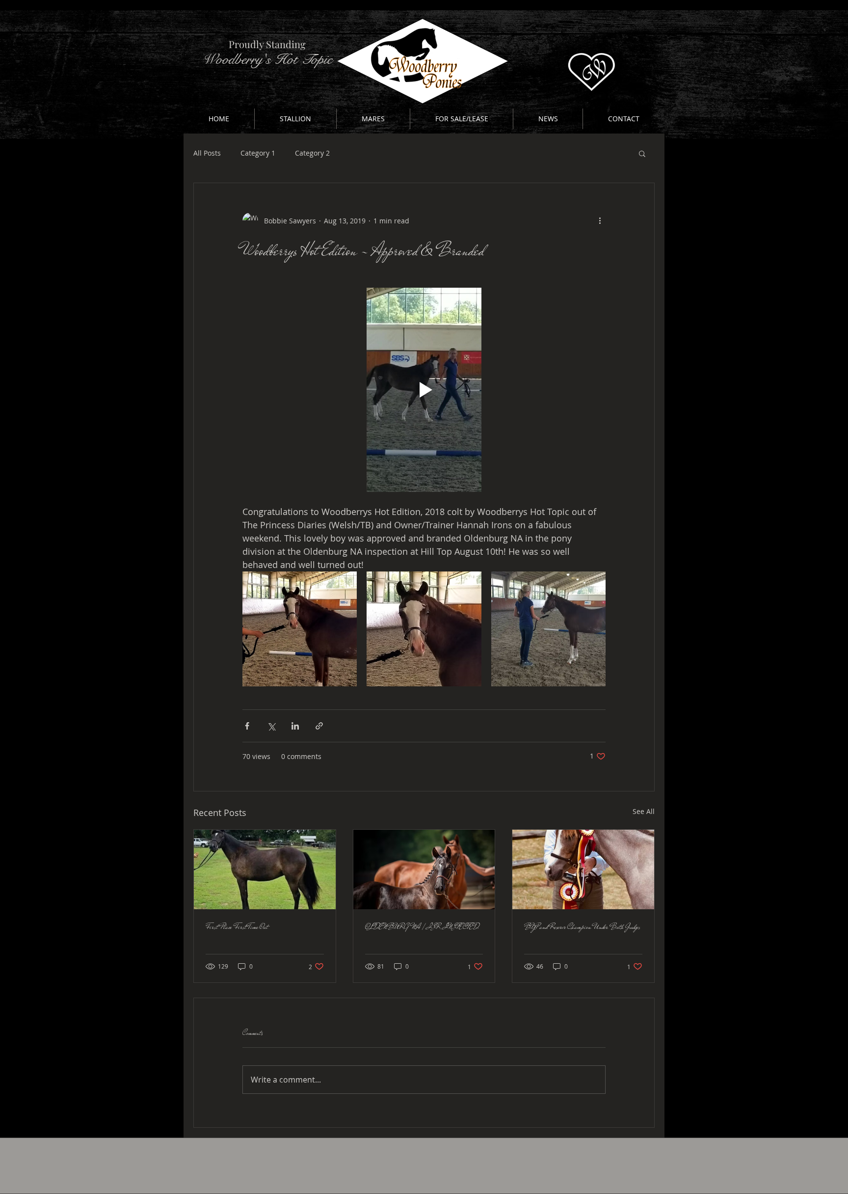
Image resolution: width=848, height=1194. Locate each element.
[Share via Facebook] (247, 726)
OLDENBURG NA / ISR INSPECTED (421, 927)
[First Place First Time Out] (265, 869)
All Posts (207, 153)
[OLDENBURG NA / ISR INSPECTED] (424, 869)
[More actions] (600, 220)
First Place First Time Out (237, 927)
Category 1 (257, 153)
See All (644, 811)
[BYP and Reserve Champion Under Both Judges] (583, 869)
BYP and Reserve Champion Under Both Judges (582, 927)
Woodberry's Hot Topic (267, 60)
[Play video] (424, 390)
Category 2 (312, 153)
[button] (295, 119)
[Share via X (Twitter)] (271, 726)
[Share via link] (319, 726)
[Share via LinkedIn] (295, 726)
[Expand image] (299, 628)
